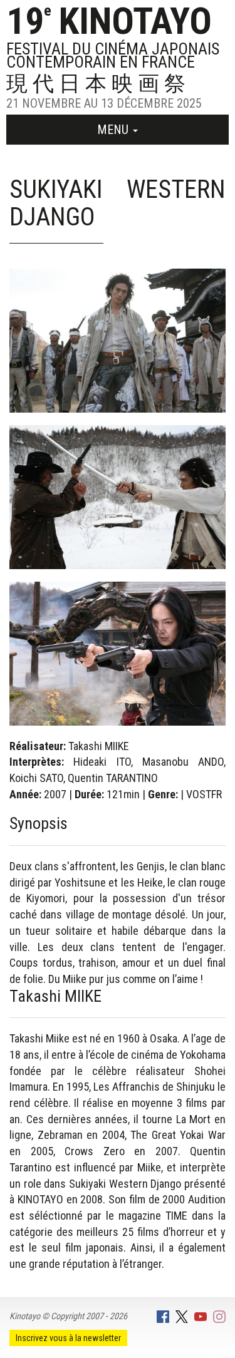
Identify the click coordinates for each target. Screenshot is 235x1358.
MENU (114, 129)
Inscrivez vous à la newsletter (68, 1338)
